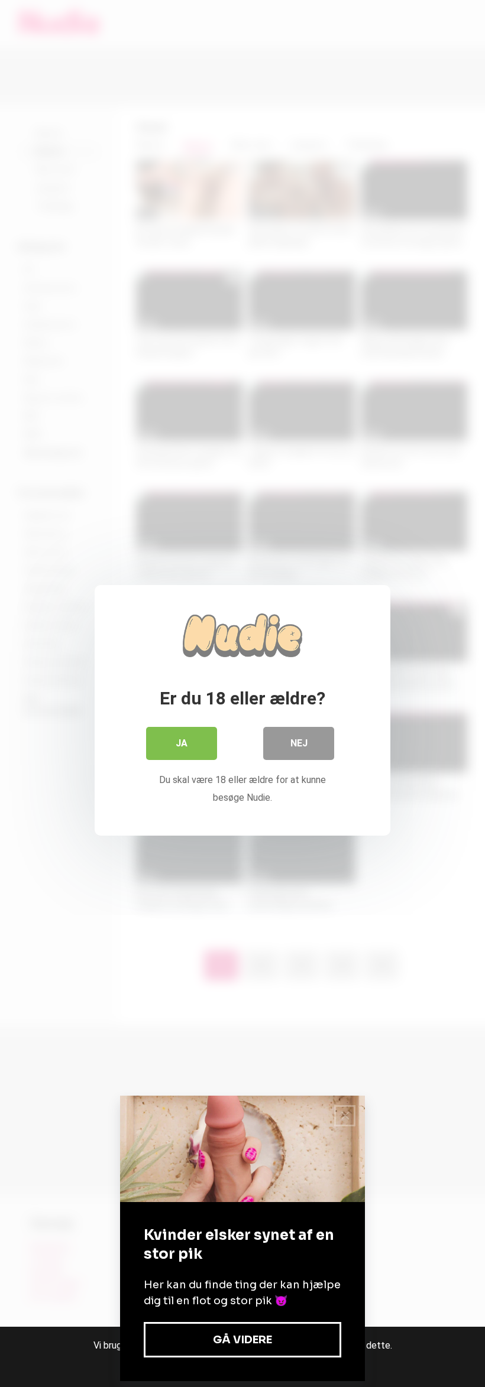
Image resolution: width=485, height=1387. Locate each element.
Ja (181, 743)
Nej (299, 743)
